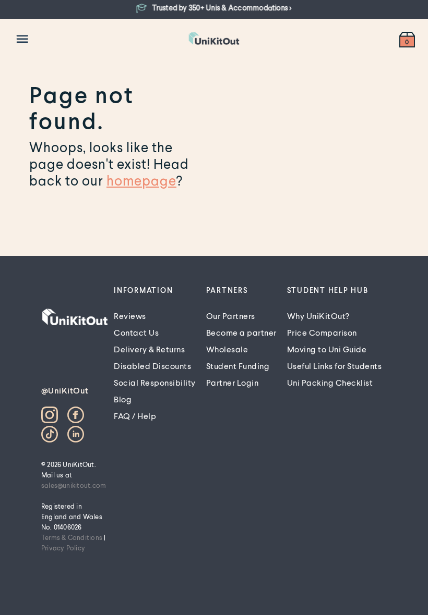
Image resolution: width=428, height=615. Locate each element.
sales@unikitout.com (73, 485)
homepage (141, 180)
